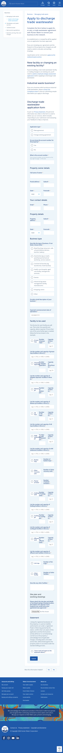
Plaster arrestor (36, 481)
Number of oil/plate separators (42, 363)
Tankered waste (11, 27)
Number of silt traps (41, 413)
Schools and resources (47, 694)
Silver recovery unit (37, 472)
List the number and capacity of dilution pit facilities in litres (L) (40, 402)
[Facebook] (4, 738)
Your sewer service (28, 694)
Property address (33, 219)
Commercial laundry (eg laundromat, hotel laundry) (42, 265)
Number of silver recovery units (48, 470)
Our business (44, 684)
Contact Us (13, 728)
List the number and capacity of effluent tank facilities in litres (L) (40, 552)
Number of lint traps (48, 562)
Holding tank (36, 493)
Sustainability (26, 697)
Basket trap (36, 460)
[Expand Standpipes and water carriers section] (5, 23)
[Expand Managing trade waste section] (5, 16)
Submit (34, 658)
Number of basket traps (47, 459)
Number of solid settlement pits (42, 437)
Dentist (36, 277)
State (31, 190)
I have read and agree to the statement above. (43, 651)
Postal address (34, 181)
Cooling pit (36, 516)
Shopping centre (39, 290)
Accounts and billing (8, 681)
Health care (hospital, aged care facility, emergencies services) (42, 271)
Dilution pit (36, 389)
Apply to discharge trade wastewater (13, 19)
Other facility (36, 574)
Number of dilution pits (41, 390)
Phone (45, 205)
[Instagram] (8, 738)
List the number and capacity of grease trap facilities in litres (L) (42, 352)
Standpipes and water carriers (13, 24)
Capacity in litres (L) (50, 341)
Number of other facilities (48, 573)
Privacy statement (24, 728)
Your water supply (28, 684)
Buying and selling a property (10, 697)
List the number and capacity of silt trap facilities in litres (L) (41, 425)
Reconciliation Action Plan (48, 688)
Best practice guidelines (13, 30)
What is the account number (39, 155)
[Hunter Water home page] (3, 3)
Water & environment (29, 681)
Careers (43, 691)
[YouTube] (13, 738)
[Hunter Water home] (5, 729)
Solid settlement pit (37, 437)
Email (32, 205)
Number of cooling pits (42, 516)
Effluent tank (36, 539)
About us (43, 681)
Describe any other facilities (38, 583)
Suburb (45, 181)
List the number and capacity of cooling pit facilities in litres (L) (40, 528)
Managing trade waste (13, 16)
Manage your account (8, 694)
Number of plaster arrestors (46, 481)
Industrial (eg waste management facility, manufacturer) (40, 283)
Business (7, 13)
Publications (44, 697)
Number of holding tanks (42, 494)
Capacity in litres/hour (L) (51, 364)
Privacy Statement (39, 112)
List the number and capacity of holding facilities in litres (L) (40, 505)
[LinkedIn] (18, 738)
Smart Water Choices (28, 691)
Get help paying (6, 691)
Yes (35, 145)
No (35, 150)
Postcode (46, 190)
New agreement (39, 130)
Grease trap (36, 341)
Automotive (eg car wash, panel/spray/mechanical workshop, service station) (42, 258)
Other (36, 294)
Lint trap (36, 563)
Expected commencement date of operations (40, 310)
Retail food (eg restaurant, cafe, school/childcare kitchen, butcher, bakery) (43, 250)
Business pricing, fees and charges (14, 33)
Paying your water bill (8, 688)
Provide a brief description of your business (41, 300)
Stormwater (26, 700)
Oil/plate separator (37, 363)
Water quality (26, 688)
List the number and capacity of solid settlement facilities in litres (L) (41, 449)
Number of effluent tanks (41, 540)
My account (5, 684)
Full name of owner (36, 173)
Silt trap (35, 413)
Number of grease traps (42, 341)
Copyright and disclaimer (38, 728)
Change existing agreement (42, 135)
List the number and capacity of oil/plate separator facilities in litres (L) (41, 377)
